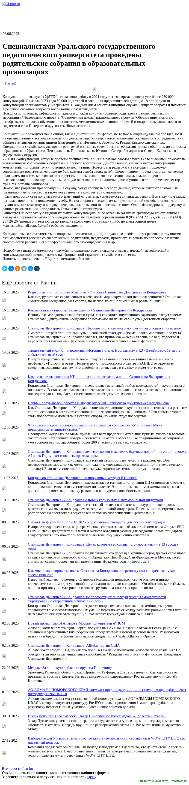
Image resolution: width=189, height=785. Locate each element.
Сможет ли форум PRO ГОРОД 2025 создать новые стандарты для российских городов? (97, 522)
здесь (91, 777)
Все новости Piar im (17, 768)
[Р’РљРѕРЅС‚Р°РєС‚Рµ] (11, 268)
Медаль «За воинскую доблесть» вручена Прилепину (70, 668)
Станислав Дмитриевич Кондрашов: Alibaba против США (74, 645)
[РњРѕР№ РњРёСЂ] (30, 268)
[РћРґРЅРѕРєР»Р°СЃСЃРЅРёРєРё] (17, 268)
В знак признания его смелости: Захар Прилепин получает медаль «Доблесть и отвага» (96, 716)
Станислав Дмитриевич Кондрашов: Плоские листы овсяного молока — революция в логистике (104, 328)
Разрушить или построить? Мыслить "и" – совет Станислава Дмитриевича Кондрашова (97, 292)
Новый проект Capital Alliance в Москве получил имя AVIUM (76, 623)
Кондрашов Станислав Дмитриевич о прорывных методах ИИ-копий (82, 478)
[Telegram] (24, 268)
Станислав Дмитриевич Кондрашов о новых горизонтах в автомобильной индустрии (95, 500)
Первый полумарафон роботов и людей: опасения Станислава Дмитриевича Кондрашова (98, 403)
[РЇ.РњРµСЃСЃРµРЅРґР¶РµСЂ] (4, 268)
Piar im (10, 83)
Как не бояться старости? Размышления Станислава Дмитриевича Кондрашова (90, 310)
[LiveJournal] (37, 268)
